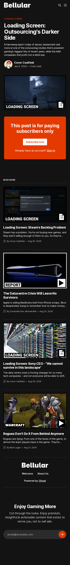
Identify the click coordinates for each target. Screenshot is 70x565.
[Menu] (65, 5)
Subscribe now (35, 142)
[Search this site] (59, 5)
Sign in (51, 150)
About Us (42, 473)
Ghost (42, 480)
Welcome (27, 473)
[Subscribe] (62, 534)
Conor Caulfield (24, 62)
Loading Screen (13, 18)
